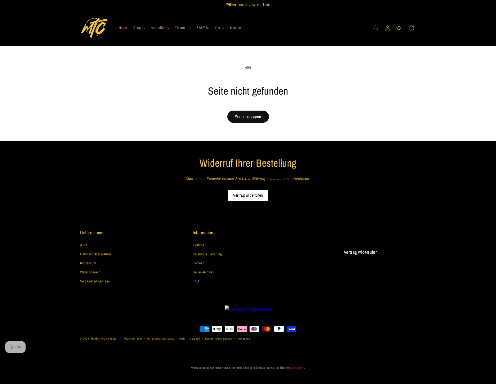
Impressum (88, 263)
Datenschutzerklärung (95, 254)
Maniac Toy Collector (105, 338)
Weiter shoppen (248, 116)
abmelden (297, 368)
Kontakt (198, 263)
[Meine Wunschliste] (399, 28)
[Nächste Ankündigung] (414, 5)
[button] (139, 27)
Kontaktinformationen (218, 338)
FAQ (196, 281)
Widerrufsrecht (90, 272)
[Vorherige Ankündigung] (82, 5)
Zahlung (198, 245)
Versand (195, 338)
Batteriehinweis (204, 272)
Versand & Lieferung (207, 254)
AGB (83, 245)
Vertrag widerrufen (248, 195)
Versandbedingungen (95, 281)
